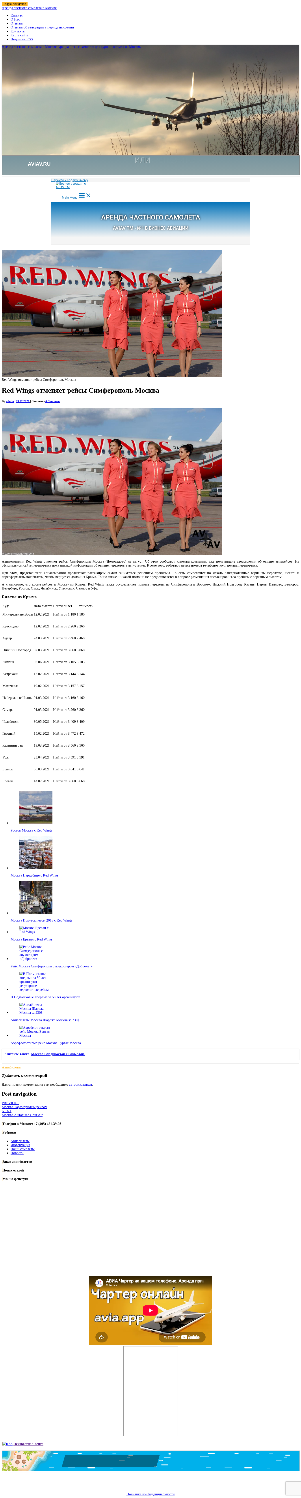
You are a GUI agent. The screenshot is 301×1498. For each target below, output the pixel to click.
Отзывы (17, 23)
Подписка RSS (22, 39)
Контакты (18, 31)
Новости (17, 1153)
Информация (20, 1145)
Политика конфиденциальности (150, 1494)
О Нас (15, 19)
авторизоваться (80, 1084)
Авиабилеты (11, 1067)
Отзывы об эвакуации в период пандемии (42, 27)
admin (10, 401)
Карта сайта (19, 35)
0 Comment (52, 401)
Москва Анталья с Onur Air (22, 1113)
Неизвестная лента (28, 1444)
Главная (16, 15)
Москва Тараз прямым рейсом (24, 1105)
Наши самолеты (23, 1149)
